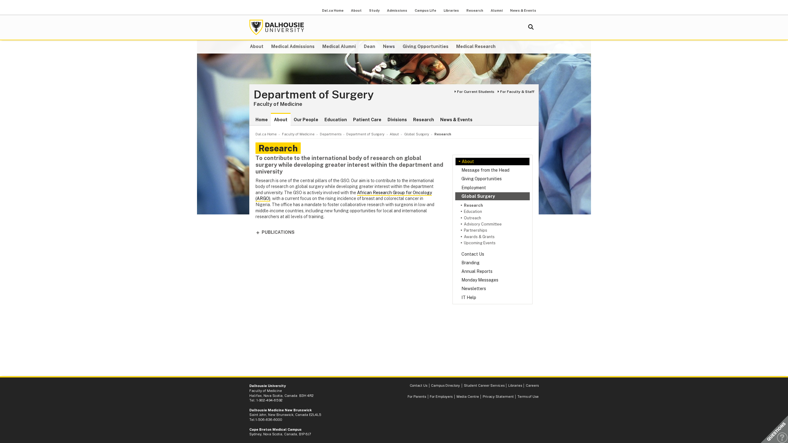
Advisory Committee (483, 224)
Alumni (497, 10)
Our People (306, 119)
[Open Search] (531, 27)
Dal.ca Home (333, 10)
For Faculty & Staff (517, 92)
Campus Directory (445, 385)
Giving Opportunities (425, 46)
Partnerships (475, 230)
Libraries (451, 10)
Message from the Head (485, 170)
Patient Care (367, 119)
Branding (470, 262)
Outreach (472, 218)
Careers (532, 385)
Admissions (397, 10)
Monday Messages (479, 279)
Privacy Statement (498, 396)
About (356, 10)
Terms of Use (528, 396)
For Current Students (475, 92)
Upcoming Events (480, 243)
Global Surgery (478, 196)
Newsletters (473, 288)
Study (374, 10)
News (389, 46)
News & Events (523, 10)
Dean (369, 46)
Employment (473, 187)
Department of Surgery (314, 95)
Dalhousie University (276, 27)
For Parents (417, 396)
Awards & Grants (479, 236)
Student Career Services (484, 385)
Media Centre (467, 396)
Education (335, 119)
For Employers (441, 396)
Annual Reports (476, 271)
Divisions (397, 119)
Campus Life (425, 10)
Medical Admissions (293, 46)
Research (474, 10)
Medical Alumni (339, 46)
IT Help (468, 297)
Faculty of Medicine (278, 104)
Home (261, 119)
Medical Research (476, 46)
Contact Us (472, 254)
